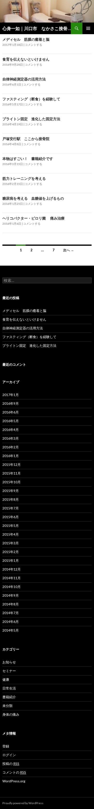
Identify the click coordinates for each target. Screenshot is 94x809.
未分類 (7, 706)
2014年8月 (10, 604)
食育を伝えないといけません (25, 59)
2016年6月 (10, 412)
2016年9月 (10, 403)
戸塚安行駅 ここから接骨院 (25, 138)
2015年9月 (10, 491)
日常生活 (9, 688)
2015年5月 (10, 525)
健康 (5, 679)
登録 (5, 746)
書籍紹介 (9, 697)
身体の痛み (10, 714)
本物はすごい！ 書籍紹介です (27, 158)
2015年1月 (10, 560)
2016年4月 (10, 430)
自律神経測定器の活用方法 (24, 79)
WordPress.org (13, 781)
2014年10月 (11, 587)
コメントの (14, 772)
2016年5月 (10, 421)
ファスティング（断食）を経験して (31, 99)
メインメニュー (88, 28)
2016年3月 (10, 438)
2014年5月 (10, 630)
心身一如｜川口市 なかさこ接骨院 (36, 28)
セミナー (9, 671)
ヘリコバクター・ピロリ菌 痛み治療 (33, 218)
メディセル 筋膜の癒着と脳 (25, 39)
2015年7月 (10, 508)
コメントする (33, 45)
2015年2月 (10, 552)
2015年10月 (11, 482)
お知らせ (9, 662)
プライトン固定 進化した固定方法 (31, 119)
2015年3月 (10, 543)
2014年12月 (11, 569)
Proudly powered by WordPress (22, 803)
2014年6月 (10, 621)
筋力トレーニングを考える (24, 178)
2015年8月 (10, 499)
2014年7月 (10, 613)
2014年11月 (11, 578)
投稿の (10, 763)
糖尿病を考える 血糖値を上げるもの (33, 198)
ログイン (9, 755)
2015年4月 (10, 534)
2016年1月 (10, 456)
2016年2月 (10, 447)
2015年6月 (10, 517)
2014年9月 (10, 595)
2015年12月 (11, 464)
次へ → (68, 250)
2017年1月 (10, 395)
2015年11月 (11, 473)
